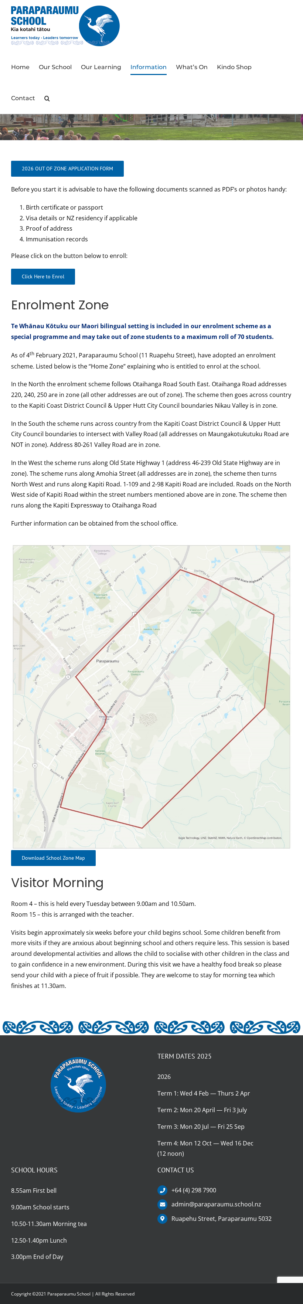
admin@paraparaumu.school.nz (216, 1204)
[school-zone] (151, 547)
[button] (47, 98)
